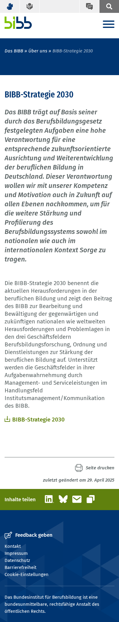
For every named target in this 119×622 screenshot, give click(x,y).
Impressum (16, 553)
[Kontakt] (89, 6)
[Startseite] (18, 23)
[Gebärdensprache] (10, 6)
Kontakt (13, 546)
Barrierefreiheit (20, 567)
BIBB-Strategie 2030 (38, 419)
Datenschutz (17, 560)
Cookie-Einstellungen (27, 574)
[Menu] (108, 24)
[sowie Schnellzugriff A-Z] (109, 6)
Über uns (37, 51)
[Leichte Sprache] (30, 6)
